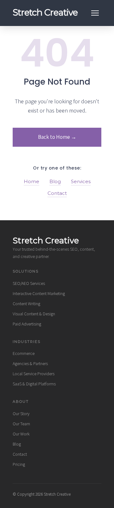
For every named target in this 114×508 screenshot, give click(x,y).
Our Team (21, 424)
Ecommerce (24, 353)
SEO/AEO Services (29, 283)
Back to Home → (57, 136)
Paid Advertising (27, 324)
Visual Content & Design (34, 314)
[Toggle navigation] (95, 13)
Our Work (21, 434)
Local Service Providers (33, 373)
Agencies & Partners (30, 363)
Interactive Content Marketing (39, 293)
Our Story (21, 413)
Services (81, 181)
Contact (57, 193)
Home (31, 181)
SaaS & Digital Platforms (34, 384)
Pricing (19, 464)
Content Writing (26, 303)
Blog (55, 181)
